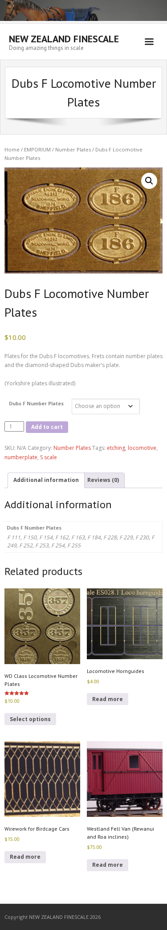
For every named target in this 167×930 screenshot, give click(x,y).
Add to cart (47, 427)
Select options (30, 719)
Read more (107, 699)
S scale (48, 457)
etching (116, 448)
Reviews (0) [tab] (103, 480)
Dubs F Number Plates (36, 403)
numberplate (20, 457)
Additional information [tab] (46, 480)
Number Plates (73, 149)
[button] (149, 181)
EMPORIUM (37, 149)
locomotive (142, 448)
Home (12, 149)
